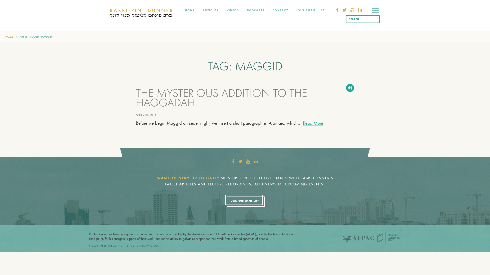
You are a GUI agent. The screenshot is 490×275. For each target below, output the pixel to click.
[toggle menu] (375, 11)
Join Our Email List (245, 201)
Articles (210, 10)
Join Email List (310, 10)
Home (190, 10)
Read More (313, 123)
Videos (232, 10)
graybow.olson (148, 245)
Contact (280, 10)
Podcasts (256, 10)
